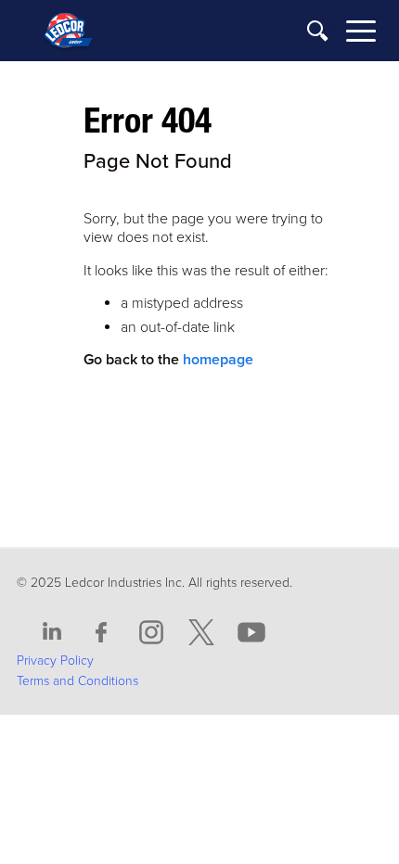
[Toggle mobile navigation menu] (361, 34)
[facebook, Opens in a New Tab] (102, 633)
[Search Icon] (318, 32)
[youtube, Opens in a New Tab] (251, 633)
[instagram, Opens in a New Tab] (151, 633)
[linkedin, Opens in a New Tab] (52, 633)
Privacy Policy (55, 660)
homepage (218, 359)
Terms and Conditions (77, 681)
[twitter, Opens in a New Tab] (201, 633)
